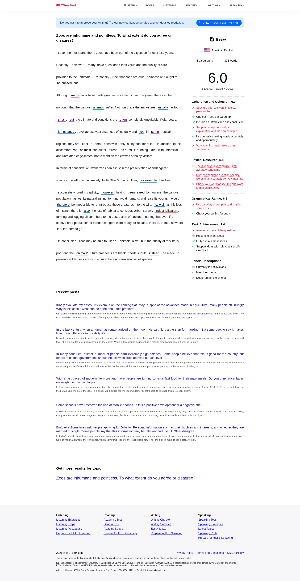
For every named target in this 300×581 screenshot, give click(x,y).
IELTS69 (66, 5)
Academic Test (113, 519)
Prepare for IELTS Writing (166, 533)
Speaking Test (207, 519)
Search (132, 5)
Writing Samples (161, 524)
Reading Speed (113, 528)
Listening (169, 5)
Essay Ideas (158, 528)
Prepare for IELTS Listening (73, 533)
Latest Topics (206, 528)
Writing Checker (161, 519)
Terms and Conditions (210, 552)
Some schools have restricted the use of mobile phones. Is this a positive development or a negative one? (129, 405)
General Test (111, 524)
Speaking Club (207, 533)
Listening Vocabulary (69, 528)
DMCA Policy (235, 552)
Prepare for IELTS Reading (120, 533)
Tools (150, 5)
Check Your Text (221, 22)
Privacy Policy (184, 552)
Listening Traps (65, 524)
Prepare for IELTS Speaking (215, 537)
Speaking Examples (210, 524)
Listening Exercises (68, 519)
